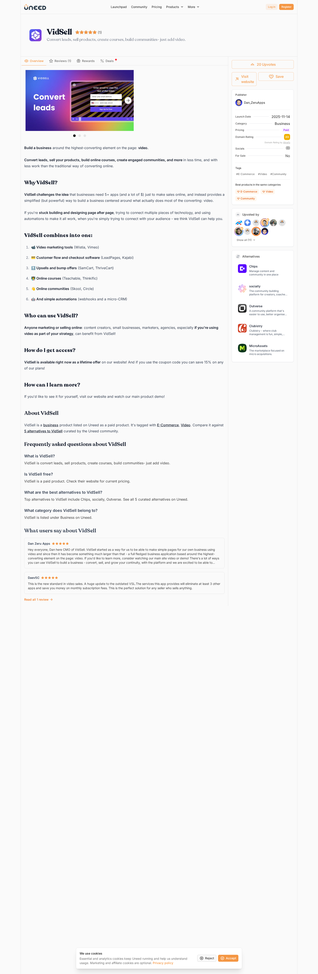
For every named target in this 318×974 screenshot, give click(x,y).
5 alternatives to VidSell (43, 431)
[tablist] (124, 61)
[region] (79, 100)
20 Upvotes (266, 64)
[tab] (34, 60)
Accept (231, 958)
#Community (278, 174)
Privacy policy (163, 963)
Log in (271, 6)
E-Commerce (168, 425)
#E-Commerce (245, 174)
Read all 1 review (36, 599)
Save (280, 76)
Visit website (247, 79)
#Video (262, 174)
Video (185, 425)
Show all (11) (244, 240)
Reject (209, 958)
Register (286, 6)
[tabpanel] (124, 336)
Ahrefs (286, 142)
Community (248, 198)
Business (282, 123)
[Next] (128, 100)
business (50, 425)
